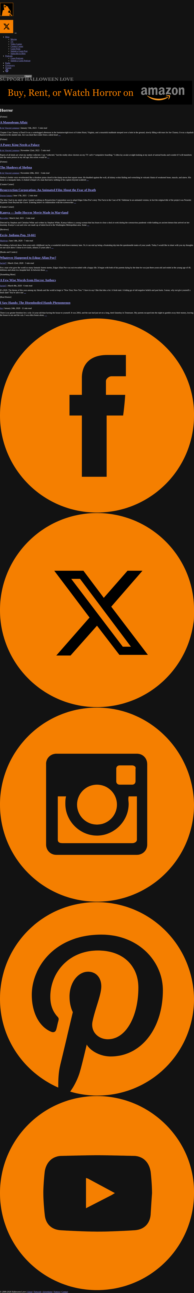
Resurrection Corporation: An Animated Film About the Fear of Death (48, 190)
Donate (8, 68)
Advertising (47, 1292)
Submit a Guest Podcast (20, 61)
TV (12, 42)
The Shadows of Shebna (16, 167)
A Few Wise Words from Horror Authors (28, 280)
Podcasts (9, 56)
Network (37, 1292)
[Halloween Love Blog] (6, 14)
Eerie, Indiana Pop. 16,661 (18, 235)
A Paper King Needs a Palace (20, 145)
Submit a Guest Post (19, 51)
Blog (7, 37)
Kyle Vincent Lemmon (9, 128)
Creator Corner (17, 46)
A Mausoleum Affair (14, 122)
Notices (57, 1292)
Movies (14, 39)
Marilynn (4, 241)
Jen (1, 308)
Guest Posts (15, 49)
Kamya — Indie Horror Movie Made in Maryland (34, 212)
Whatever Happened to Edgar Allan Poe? (28, 257)
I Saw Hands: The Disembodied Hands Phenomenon (35, 302)
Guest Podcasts (17, 58)
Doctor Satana (6, 195)
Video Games (16, 44)
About (29, 1292)
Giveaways (10, 65)
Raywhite (4, 218)
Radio (7, 63)
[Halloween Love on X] (7, 32)
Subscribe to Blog (18, 53)
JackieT (3, 263)
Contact (64, 1292)
